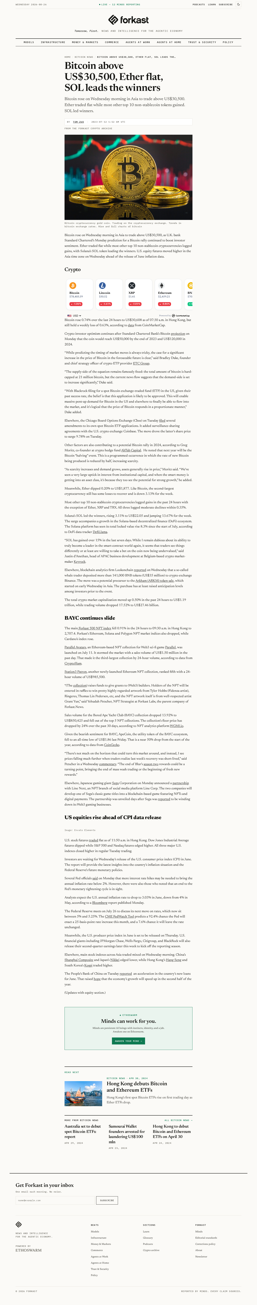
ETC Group (141, 363)
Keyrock (79, 562)
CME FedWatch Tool (119, 916)
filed (162, 421)
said (95, 878)
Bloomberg (99, 903)
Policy (228, 42)
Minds (199, 1232)
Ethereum (165, 293)
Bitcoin (74, 293)
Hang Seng (173, 960)
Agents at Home (169, 42)
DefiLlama (100, 532)
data (131, 325)
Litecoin (104, 293)
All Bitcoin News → (178, 1120)
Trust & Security (202, 42)
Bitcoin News (84, 56)
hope (97, 979)
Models (29, 42)
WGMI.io (176, 726)
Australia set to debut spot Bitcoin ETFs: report (83, 1132)
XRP (131, 293)
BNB (191, 293)
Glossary (148, 1238)
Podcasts (199, 4)
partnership (181, 783)
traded (93, 840)
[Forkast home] (128, 20)
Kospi (88, 965)
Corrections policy (205, 1244)
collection (80, 685)
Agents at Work (138, 42)
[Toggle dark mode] (238, 4)
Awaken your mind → (128, 1041)
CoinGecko (111, 745)
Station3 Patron (76, 672)
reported (140, 570)
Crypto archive (151, 1250)
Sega (115, 783)
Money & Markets (85, 42)
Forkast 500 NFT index (94, 628)
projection (178, 334)
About (198, 1250)
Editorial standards (206, 1238)
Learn (212, 4)
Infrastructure (53, 42)
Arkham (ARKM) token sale (154, 581)
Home (68, 56)
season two (151, 764)
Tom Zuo (78, 121)
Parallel (170, 647)
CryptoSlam (73, 663)
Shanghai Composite (79, 960)
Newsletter (201, 1257)
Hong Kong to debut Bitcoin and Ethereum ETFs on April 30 (172, 1132)
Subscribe (226, 4)
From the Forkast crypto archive (88, 128)
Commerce (112, 42)
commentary (107, 764)
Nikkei (114, 960)
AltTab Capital (131, 450)
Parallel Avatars (75, 647)
